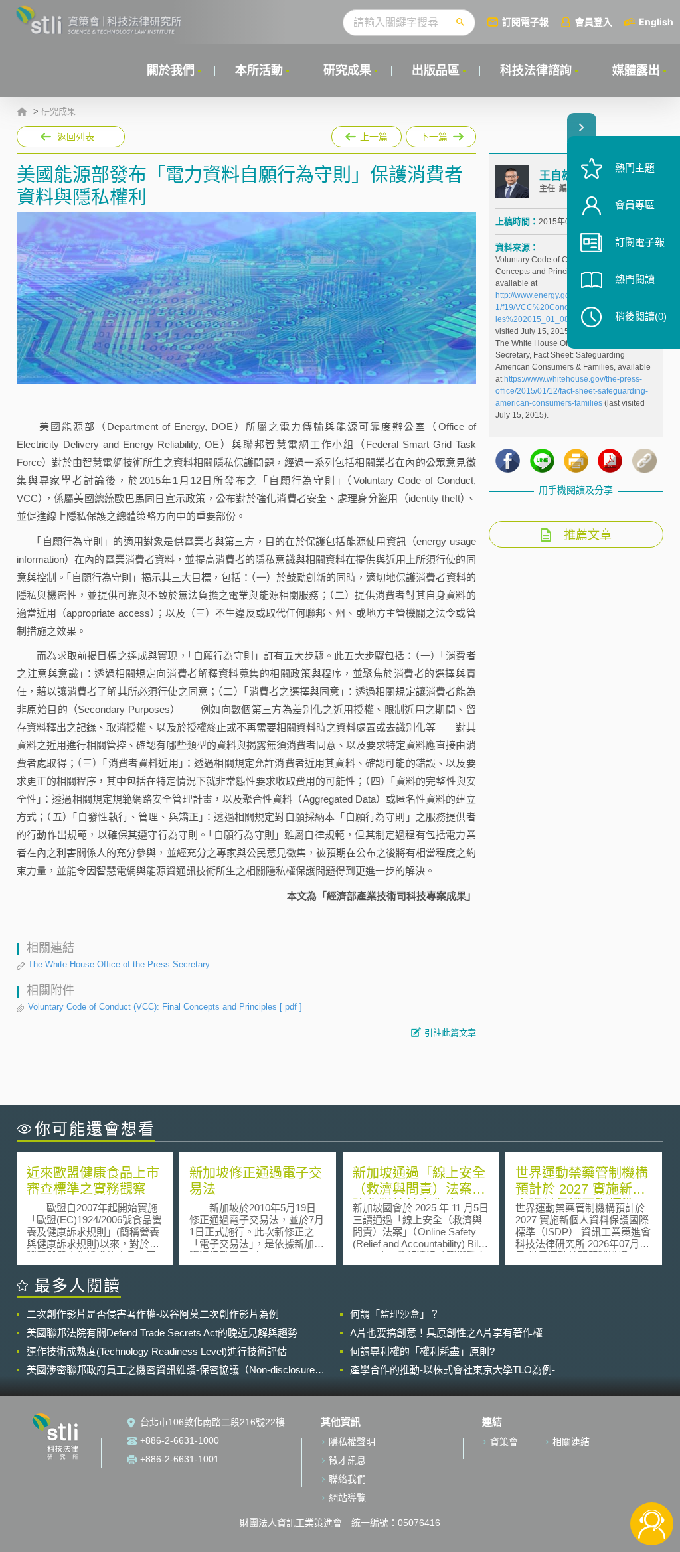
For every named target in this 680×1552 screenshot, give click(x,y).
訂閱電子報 (525, 21)
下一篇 (433, 134)
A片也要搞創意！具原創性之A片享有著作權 (446, 1332)
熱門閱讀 (635, 279)
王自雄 (556, 175)
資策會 (504, 1441)
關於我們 (171, 70)
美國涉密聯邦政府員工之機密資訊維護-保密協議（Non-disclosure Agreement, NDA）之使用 (171, 1370)
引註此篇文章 (450, 1033)
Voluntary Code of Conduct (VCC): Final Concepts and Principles (165, 1007)
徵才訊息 (347, 1460)
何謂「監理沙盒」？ (395, 1314)
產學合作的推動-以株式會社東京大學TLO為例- (452, 1369)
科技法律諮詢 (536, 70)
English (656, 21)
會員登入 (593, 21)
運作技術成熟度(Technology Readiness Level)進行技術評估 (157, 1351)
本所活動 (259, 70)
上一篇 (366, 134)
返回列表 (75, 136)
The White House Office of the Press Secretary (119, 964)
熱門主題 (635, 167)
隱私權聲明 (352, 1441)
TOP (651, 1480)
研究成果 (347, 70)
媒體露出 (636, 70)
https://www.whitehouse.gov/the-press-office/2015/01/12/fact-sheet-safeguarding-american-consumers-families (571, 391)
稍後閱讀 (641, 316)
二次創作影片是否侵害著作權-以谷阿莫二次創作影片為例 (153, 1314)
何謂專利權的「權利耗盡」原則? (422, 1351)
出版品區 (436, 70)
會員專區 (635, 204)
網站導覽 (347, 1497)
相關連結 (571, 1441)
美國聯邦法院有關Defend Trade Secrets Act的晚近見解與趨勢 (162, 1332)
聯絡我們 (347, 1479)
